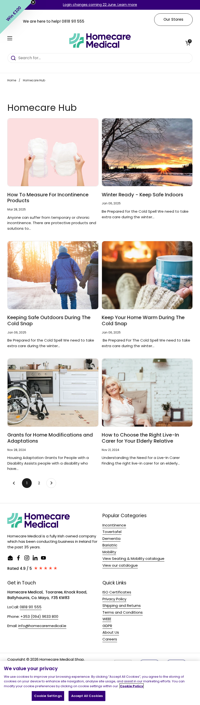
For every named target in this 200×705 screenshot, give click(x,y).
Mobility (109, 551)
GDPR (107, 625)
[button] (188, 43)
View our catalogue (120, 565)
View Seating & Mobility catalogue (133, 558)
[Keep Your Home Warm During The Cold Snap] (147, 275)
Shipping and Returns (121, 605)
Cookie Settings (48, 696)
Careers (109, 639)
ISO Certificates (116, 592)
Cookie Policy (131, 686)
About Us (110, 632)
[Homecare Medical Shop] (100, 40)
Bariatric (109, 545)
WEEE (106, 618)
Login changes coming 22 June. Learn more (100, 4)
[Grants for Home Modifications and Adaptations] (53, 392)
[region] (100, 683)
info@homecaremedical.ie (42, 625)
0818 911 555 (73, 21)
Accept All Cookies (87, 696)
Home (11, 80)
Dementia (111, 538)
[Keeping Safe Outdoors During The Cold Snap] (53, 275)
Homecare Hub (34, 80)
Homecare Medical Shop (62, 659)
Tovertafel (111, 531)
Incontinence (114, 525)
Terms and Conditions (122, 612)
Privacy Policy (114, 598)
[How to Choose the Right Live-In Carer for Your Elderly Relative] (147, 392)
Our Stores (173, 19)
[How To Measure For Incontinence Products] (53, 152)
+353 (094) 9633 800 (39, 616)
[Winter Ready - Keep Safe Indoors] (147, 152)
